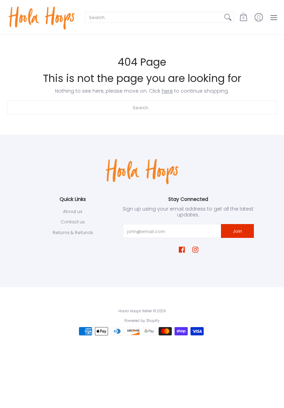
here (167, 90)
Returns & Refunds (73, 232)
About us (72, 211)
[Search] (228, 17)
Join (237, 231)
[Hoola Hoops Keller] (41, 17)
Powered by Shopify (142, 320)
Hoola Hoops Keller (135, 311)
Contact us (73, 222)
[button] (243, 17)
